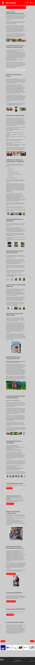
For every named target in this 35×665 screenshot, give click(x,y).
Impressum (33, 660)
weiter (32, 641)
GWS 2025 (9, 488)
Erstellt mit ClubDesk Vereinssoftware (17, 661)
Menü (32, 2)
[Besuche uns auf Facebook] (1, 660)
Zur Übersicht (10, 614)
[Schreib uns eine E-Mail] (3, 660)
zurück (2, 641)
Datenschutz (32, 661)
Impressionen (10, 503)
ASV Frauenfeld (11, 2)
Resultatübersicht (11, 573)
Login (27, 2)
